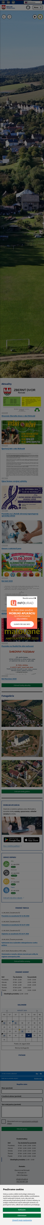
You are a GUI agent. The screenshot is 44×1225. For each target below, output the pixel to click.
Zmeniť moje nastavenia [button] (22, 1220)
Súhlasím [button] (22, 1209)
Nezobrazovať (28, 598)
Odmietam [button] (22, 1215)
